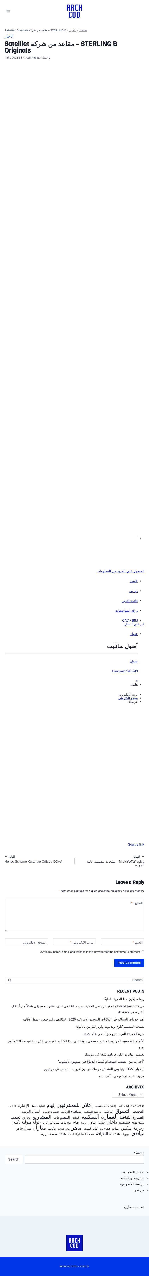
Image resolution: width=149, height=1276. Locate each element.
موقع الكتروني (128, 698)
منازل (39, 1128)
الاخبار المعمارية (133, 1172)
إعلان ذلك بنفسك (105, 1105)
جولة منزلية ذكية (27, 1122)
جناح (76, 1122)
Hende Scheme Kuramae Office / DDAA (33, 859)
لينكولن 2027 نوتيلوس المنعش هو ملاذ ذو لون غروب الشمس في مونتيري (93, 1069)
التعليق (137, 903)
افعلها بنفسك (38, 1106)
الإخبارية (23, 1106)
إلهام (51, 1105)
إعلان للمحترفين (75, 1105)
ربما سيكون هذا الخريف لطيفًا (123, 999)
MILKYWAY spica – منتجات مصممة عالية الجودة (115, 861)
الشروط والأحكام (132, 1178)
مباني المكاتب (64, 1129)
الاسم (138, 942)
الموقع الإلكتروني (34, 942)
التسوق (123, 1111)
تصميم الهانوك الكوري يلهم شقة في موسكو (114, 1054)
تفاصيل (101, 1123)
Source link (136, 844)
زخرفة (138, 1128)
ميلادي (137, 1133)
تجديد (15, 1117)
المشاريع (42, 1117)
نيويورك (125, 1134)
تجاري (26, 1117)
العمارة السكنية (99, 1117)
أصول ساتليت (122, 646)
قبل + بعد (105, 1128)
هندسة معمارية (53, 1134)
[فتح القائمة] (8, 11)
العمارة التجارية (50, 1112)
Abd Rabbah (33, 57)
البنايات (12, 1106)
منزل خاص (23, 1128)
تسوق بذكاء (138, 1123)
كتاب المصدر (90, 1128)
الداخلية (108, 1111)
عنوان (134, 661)
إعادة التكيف (123, 1106)
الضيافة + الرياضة (71, 1111)
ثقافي (92, 1122)
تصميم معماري (134, 1207)
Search (139, 1153)
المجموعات (62, 1117)
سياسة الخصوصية (132, 1184)
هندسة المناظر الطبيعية (81, 1134)
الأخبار (72, 30)
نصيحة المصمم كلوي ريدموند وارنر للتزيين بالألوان (109, 1026)
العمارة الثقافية (132, 1117)
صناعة (115, 1128)
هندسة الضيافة (108, 1134)
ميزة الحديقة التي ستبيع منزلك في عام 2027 (114, 1034)
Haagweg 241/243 (125, 671)
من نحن (138, 1190)
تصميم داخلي (118, 1122)
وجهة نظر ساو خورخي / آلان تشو (121, 1076)
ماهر (76, 1128)
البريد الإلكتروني (82, 942)
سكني (126, 1128)
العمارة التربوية (31, 1111)
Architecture (137, 1106)
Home (83, 30)
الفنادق (76, 1117)
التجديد (138, 1111)
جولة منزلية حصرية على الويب (57, 1123)
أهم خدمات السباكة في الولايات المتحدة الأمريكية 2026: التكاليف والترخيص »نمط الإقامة (83, 1019)
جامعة (84, 1123)
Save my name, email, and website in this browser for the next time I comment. (90, 951)
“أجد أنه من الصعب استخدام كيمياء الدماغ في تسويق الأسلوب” (101, 1061)
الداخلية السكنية (93, 1111)
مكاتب (52, 1128)
